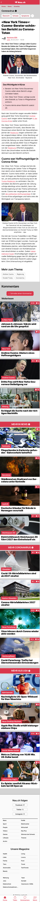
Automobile (6, 867)
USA (8, 40)
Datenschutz (7, 884)
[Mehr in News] (20, 424)
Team (23, 878)
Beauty (5, 871)
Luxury (23, 857)
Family (5, 860)
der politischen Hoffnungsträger (18, 194)
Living (23, 854)
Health (5, 854)
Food (22, 860)
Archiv (5, 841)
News (10, 6)
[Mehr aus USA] (20, 670)
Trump (4, 181)
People (5, 827)
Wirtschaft (24, 827)
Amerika (17, 6)
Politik (23, 820)
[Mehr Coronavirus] (20, 547)
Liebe (4, 857)
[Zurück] (1, 2)
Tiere (4, 864)
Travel (23, 864)
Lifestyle (5, 838)
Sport (5, 824)
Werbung (6, 878)
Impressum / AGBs (27, 884)
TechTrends (25, 867)
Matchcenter (25, 824)
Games (5, 834)
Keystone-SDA (12, 37)
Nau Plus (24, 831)
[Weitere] (32, 15)
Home (3, 6)
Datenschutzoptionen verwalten (11, 887)
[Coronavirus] (20, 11)
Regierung (14, 133)
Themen (23, 838)
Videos (5, 831)
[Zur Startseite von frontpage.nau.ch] (20, 2)
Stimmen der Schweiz (28, 834)
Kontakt (23, 881)
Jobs (4, 881)
